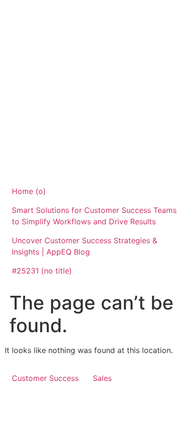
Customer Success (45, 378)
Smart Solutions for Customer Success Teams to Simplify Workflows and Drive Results (94, 215)
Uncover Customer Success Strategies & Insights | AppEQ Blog (84, 246)
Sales (102, 378)
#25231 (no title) (42, 270)
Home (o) (29, 191)
